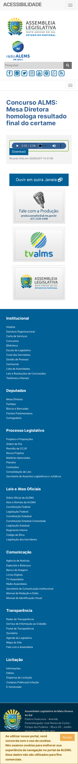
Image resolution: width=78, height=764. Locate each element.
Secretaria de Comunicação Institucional (29, 588)
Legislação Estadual (18, 525)
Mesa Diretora (14, 399)
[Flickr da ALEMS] (17, 72)
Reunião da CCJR (16, 448)
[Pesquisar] (67, 65)
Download (19, 151)
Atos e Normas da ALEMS (21, 502)
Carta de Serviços (16, 336)
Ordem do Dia (14, 443)
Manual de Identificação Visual (24, 598)
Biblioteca (12, 345)
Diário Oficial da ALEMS (20, 497)
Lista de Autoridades (18, 368)
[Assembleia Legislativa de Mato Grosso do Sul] (30, 27)
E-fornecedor (14, 686)
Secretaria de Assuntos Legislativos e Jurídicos (33, 476)
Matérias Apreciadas (18, 457)
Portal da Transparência (20, 628)
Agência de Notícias (18, 560)
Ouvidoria (11, 633)
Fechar (67, 737)
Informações (13, 668)
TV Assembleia (15, 579)
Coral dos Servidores (18, 354)
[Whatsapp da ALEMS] (54, 72)
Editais (10, 672)
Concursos (12, 340)
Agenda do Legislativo (19, 637)
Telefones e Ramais (17, 378)
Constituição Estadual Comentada (26, 520)
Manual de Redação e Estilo (22, 593)
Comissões (12, 467)
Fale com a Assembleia (19, 647)
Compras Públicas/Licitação (22, 682)
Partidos (11, 404)
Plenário (11, 462)
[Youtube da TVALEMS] (39, 72)
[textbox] (34, 65)
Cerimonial (12, 364)
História (10, 327)
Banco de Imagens (17, 569)
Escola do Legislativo (18, 350)
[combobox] (34, 65)
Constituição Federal (18, 506)
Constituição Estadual (19, 516)
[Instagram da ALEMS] (31, 72)
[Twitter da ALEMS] (24, 72)
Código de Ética (15, 534)
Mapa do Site (14, 642)
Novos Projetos (15, 453)
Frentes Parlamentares (19, 413)
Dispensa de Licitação (19, 677)
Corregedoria (13, 417)
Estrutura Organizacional (20, 331)
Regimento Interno (16, 530)
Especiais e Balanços (18, 565)
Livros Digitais (14, 574)
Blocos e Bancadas (17, 408)
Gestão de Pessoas (17, 359)
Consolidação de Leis (18, 471)
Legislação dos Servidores (21, 539)
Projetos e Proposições (19, 439)
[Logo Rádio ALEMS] (16, 51)
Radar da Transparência (20, 619)
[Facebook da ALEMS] (9, 72)
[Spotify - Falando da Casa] (46, 72)
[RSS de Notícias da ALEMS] (61, 72)
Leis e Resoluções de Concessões (26, 373)
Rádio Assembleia (16, 583)
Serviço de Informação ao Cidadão (26, 623)
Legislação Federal (17, 511)
